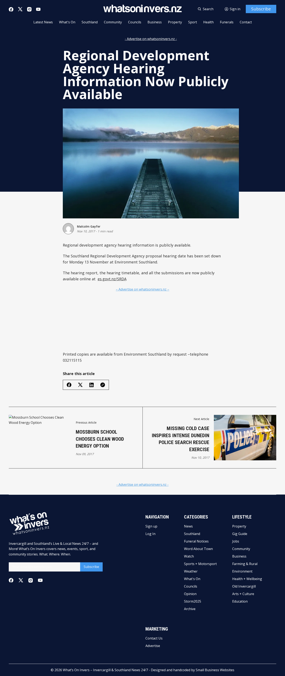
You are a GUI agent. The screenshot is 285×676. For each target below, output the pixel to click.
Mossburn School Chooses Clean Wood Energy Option (100, 439)
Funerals (226, 22)
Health (208, 22)
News (188, 526)
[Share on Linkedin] (91, 385)
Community (113, 22)
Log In (150, 533)
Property (175, 22)
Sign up (151, 526)
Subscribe (261, 9)
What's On (67, 22)
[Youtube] (38, 9)
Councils (134, 22)
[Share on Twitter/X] (80, 385)
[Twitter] (20, 9)
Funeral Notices (196, 541)
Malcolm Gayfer (88, 226)
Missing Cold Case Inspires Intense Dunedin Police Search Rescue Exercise (180, 438)
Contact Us (154, 638)
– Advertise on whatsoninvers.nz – (142, 289)
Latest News (43, 22)
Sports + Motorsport (200, 563)
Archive (189, 609)
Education (240, 601)
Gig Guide (239, 533)
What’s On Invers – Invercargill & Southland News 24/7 (105, 670)
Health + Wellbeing (247, 578)
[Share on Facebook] (69, 385)
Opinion (190, 593)
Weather (191, 571)
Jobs (235, 541)
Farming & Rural (244, 563)
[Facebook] (11, 9)
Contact (246, 22)
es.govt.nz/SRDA (112, 278)
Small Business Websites (215, 670)
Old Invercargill (244, 586)
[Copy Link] (102, 385)
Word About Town (198, 548)
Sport (192, 22)
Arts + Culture (243, 593)
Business (155, 22)
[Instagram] (29, 9)
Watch (189, 556)
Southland (90, 22)
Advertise (152, 645)
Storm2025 (192, 601)
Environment (242, 571)
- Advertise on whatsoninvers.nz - (151, 39)
